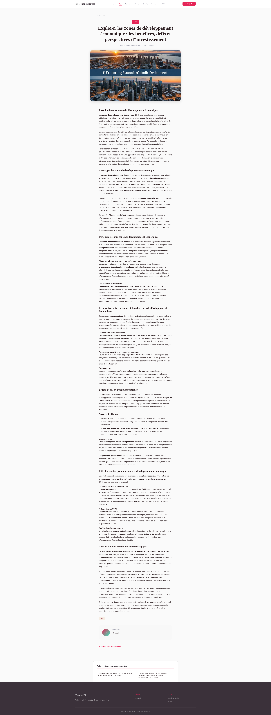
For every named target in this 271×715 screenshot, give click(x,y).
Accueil (114, 4)
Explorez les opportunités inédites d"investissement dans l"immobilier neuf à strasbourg (115, 674)
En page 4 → (189, 4)
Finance (153, 4)
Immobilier (162, 4)
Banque (137, 4)
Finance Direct (85, 3)
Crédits (145, 4)
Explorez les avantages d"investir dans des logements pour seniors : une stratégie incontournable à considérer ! (152, 675)
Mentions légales (173, 698)
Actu (120, 4)
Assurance (128, 4)
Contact (170, 702)
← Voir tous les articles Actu (110, 647)
